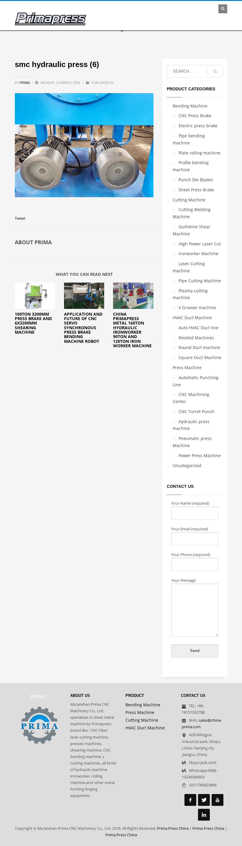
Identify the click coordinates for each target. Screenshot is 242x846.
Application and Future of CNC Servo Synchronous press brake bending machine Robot (83, 327)
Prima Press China (173, 828)
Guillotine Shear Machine (191, 230)
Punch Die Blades (196, 179)
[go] (215, 71)
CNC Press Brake (195, 115)
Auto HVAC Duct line (198, 327)
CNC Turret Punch (196, 411)
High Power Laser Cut (200, 244)
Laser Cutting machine (189, 267)
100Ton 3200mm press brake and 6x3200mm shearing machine (33, 323)
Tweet (20, 218)
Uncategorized (187, 465)
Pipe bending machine (189, 139)
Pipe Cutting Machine (200, 280)
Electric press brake (198, 125)
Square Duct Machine (200, 357)
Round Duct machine (199, 347)
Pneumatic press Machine (192, 442)
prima (25, 82)
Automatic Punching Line (195, 381)
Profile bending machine (191, 166)
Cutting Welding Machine (191, 213)
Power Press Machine (200, 455)
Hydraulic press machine (191, 425)
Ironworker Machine (198, 253)
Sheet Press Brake (196, 190)
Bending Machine (190, 106)
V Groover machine (197, 307)
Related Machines (196, 337)
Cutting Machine (189, 200)
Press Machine (187, 367)
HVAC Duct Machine (192, 317)
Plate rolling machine (199, 153)
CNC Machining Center (191, 398)
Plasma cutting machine (190, 294)
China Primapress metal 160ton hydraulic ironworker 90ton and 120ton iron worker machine (132, 330)
